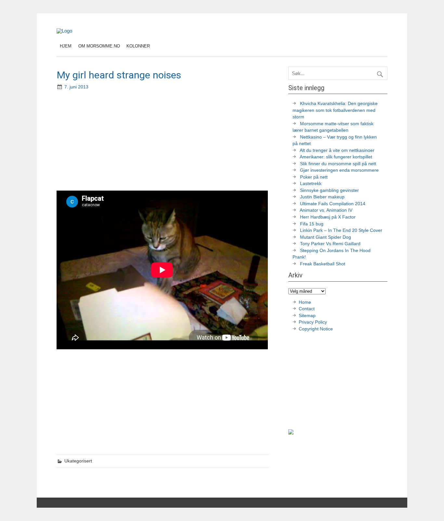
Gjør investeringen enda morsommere (339, 170)
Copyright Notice (316, 329)
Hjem (66, 46)
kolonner (138, 46)
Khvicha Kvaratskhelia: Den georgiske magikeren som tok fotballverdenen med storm (335, 110)
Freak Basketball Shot (322, 263)
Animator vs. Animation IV (326, 210)
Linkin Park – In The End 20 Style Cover (341, 230)
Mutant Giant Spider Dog (325, 237)
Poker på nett (314, 177)
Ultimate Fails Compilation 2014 (332, 203)
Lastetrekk (310, 183)
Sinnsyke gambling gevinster (329, 190)
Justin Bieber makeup (322, 196)
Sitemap (307, 315)
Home (305, 302)
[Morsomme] (64, 30)
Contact (307, 308)
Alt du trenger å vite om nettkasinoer (337, 150)
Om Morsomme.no (99, 46)
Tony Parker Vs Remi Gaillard (330, 243)
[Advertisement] (163, 141)
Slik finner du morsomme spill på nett (338, 163)
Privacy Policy (313, 322)
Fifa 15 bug (311, 223)
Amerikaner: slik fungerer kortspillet (336, 156)
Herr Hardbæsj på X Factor (328, 217)
